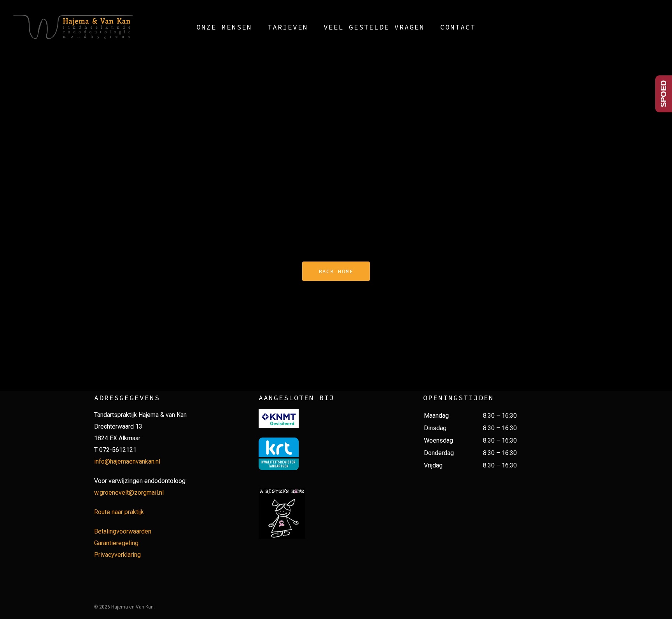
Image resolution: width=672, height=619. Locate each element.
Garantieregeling (116, 543)
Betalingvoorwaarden (122, 531)
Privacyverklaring (117, 554)
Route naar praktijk (119, 512)
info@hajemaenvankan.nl (127, 461)
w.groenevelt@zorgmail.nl (129, 492)
